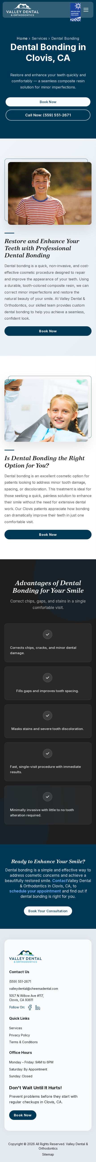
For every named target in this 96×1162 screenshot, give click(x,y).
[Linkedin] (37, 1007)
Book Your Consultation (47, 911)
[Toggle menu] (86, 10)
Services (15, 1028)
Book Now (48, 102)
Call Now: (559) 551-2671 (48, 115)
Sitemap (48, 1154)
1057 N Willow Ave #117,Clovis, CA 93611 (26, 998)
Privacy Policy (19, 1035)
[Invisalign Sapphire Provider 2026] (75, 12)
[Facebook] (30, 1007)
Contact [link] (59, 880)
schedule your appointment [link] (35, 891)
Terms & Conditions (23, 1042)
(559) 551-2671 (20, 981)
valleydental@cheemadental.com (33, 988)
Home (22, 38)
